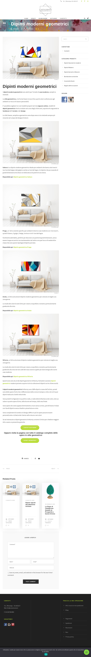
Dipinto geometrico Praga (22, 247)
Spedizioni (68, 623)
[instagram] (87, 1)
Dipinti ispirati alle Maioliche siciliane (30, 504)
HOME (26, 18)
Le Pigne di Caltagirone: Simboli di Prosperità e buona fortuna (50, 510)
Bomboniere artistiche (71, 76)
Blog (66, 610)
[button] (86, 652)
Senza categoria (28, 29)
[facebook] (81, 1)
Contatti (66, 51)
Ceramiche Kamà (69, 81)
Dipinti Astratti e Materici (72, 72)
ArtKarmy (16, 29)
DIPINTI (33, 18)
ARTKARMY (53, 18)
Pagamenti (68, 619)
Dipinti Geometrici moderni (72, 63)
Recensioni (68, 628)
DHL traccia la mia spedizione (74, 605)
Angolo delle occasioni (71, 85)
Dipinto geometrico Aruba (22, 311)
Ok (46, 654)
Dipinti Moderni (68, 67)
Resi (66, 632)
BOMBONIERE (43, 18)
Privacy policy (69, 637)
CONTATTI (63, 18)
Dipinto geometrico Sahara (23, 177)
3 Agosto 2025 (10, 500)
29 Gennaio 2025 (50, 504)
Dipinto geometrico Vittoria (23, 376)
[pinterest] (84, 1)
